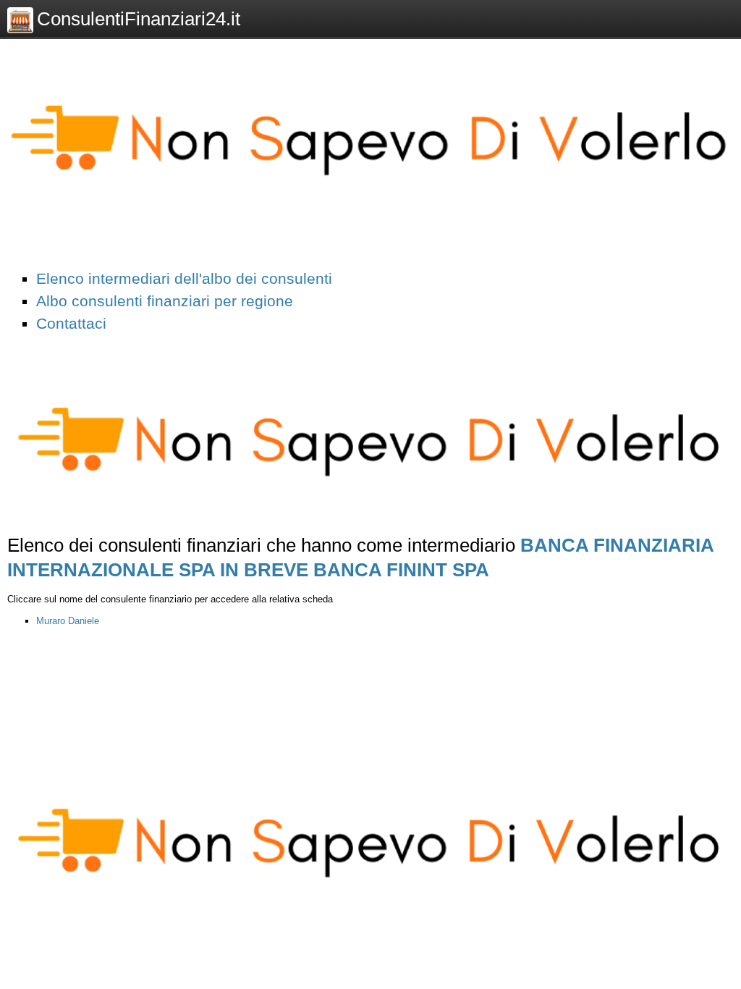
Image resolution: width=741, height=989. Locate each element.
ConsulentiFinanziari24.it (138, 19)
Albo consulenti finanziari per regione (164, 301)
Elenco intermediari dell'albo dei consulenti (184, 278)
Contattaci (71, 323)
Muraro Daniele (67, 620)
